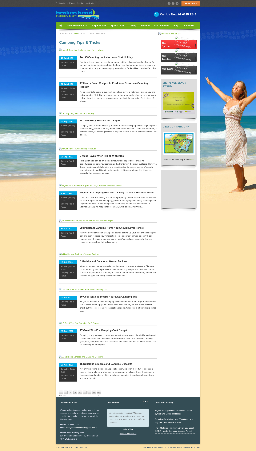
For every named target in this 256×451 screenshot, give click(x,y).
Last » (99, 392)
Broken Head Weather (179, 204)
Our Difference (161, 25)
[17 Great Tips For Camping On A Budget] (108, 323)
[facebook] (173, 3)
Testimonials (61, 3)
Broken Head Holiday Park (78, 447)
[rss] (177, 3)
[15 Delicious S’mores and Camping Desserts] (108, 357)
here (192, 159)
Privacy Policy (163, 447)
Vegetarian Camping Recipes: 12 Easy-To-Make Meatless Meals (117, 192)
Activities (145, 25)
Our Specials (166, 44)
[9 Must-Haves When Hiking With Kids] (108, 149)
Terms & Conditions (149, 447)
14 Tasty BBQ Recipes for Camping (100, 120)
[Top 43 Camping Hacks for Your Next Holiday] (108, 50)
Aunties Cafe (91, 3)
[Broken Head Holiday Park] (128, 14)
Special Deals (117, 25)
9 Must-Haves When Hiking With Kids (102, 155)
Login (198, 447)
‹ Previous (61, 392)
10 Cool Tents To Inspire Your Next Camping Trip (108, 296)
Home (60, 25)
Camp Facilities (98, 25)
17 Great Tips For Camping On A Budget (103, 330)
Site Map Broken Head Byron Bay (181, 447)
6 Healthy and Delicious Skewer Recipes (103, 261)
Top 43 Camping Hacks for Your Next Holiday (106, 57)
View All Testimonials (128, 434)
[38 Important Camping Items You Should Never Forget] (108, 221)
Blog (175, 25)
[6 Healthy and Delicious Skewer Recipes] (108, 255)
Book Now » (190, 3)
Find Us (79, 3)
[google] (169, 3)
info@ (68, 428)
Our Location (166, 57)
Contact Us (188, 25)
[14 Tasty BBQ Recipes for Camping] (108, 114)
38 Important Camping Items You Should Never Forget (112, 227)
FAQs (71, 3)
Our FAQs (167, 68)
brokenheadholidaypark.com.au (84, 428)
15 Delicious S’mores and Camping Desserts (106, 364)
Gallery (132, 25)
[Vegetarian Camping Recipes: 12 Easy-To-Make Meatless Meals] (108, 186)
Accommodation (74, 26)
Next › (94, 392)
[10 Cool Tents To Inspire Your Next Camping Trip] (108, 290)
